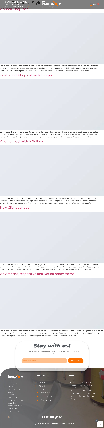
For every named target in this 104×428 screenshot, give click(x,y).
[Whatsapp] (60, 417)
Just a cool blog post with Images (26, 75)
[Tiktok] (56, 417)
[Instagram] (48, 417)
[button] (91, 4)
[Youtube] (52, 417)
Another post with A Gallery (21, 141)
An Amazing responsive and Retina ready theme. (37, 274)
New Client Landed (15, 208)
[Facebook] (43, 417)
